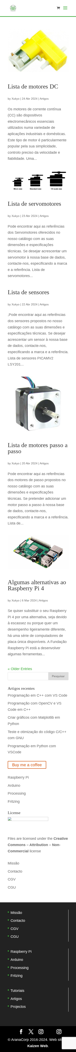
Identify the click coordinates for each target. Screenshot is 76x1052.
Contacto (15, 871)
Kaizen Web (37, 1046)
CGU (12, 887)
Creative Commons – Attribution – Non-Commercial (38, 845)
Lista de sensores (28, 292)
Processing (17, 793)
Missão (13, 863)
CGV (12, 879)
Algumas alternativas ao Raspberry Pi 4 (37, 585)
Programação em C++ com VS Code (37, 695)
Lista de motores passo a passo (37, 448)
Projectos (18, 1007)
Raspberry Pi (18, 777)
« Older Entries (20, 669)
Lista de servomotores (34, 203)
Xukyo (15, 98)
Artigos (44, 98)
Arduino (14, 785)
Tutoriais (17, 991)
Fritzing (14, 801)
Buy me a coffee (27, 765)
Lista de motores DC (33, 86)
